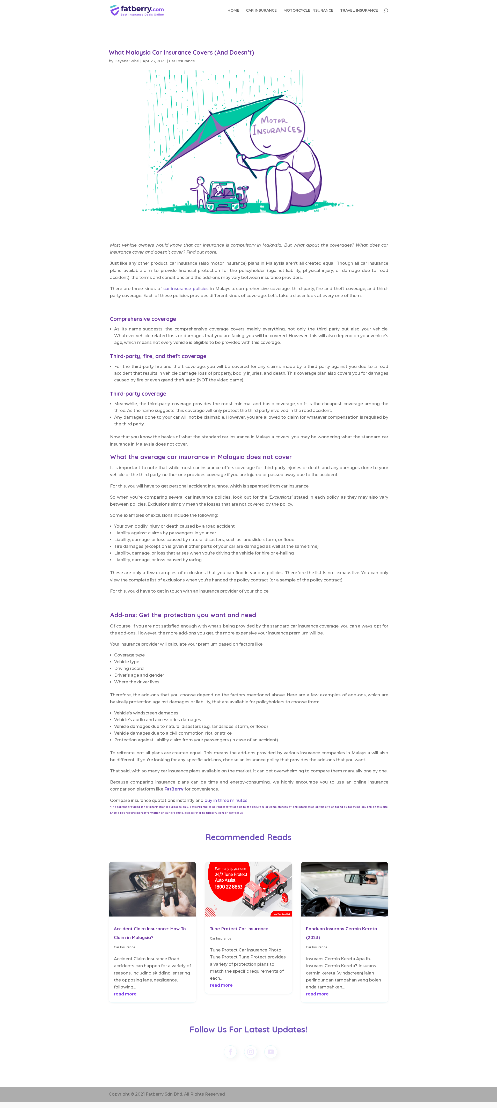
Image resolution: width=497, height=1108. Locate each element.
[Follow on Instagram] (250, 1051)
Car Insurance (182, 61)
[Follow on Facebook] (230, 1051)
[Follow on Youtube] (270, 1051)
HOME (233, 11)
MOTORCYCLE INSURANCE (308, 11)
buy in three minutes (225, 800)
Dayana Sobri (126, 61)
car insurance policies (186, 288)
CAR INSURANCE (261, 11)
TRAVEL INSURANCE (359, 11)
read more (125, 994)
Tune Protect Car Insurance (239, 928)
